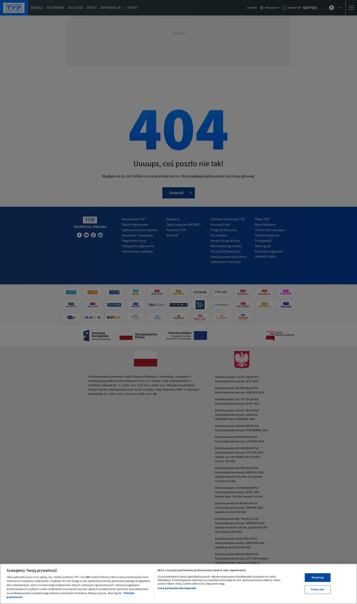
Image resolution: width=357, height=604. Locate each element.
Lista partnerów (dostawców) (177, 588)
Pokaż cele (317, 589)
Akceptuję (318, 577)
